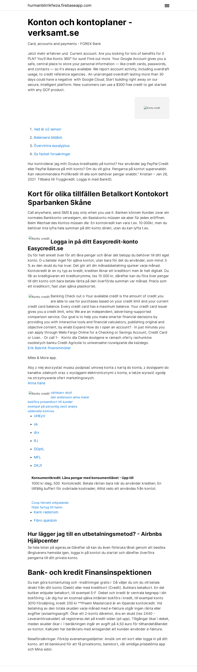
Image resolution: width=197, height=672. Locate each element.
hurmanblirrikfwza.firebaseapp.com (59, 5)
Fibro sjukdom (45, 520)
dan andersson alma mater (70, 397)
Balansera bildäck (48, 137)
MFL (37, 457)
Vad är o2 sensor (47, 129)
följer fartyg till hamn (47, 507)
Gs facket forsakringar (52, 154)
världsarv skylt (61, 392)
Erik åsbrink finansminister (49, 348)
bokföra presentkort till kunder (50, 402)
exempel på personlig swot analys (52, 406)
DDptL (39, 449)
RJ (36, 441)
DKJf (38, 465)
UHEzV (39, 416)
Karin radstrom (46, 512)
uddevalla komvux (41, 411)
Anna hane (36, 383)
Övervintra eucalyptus (52, 146)
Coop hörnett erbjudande (50, 503)
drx (36, 432)
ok (36, 424)
